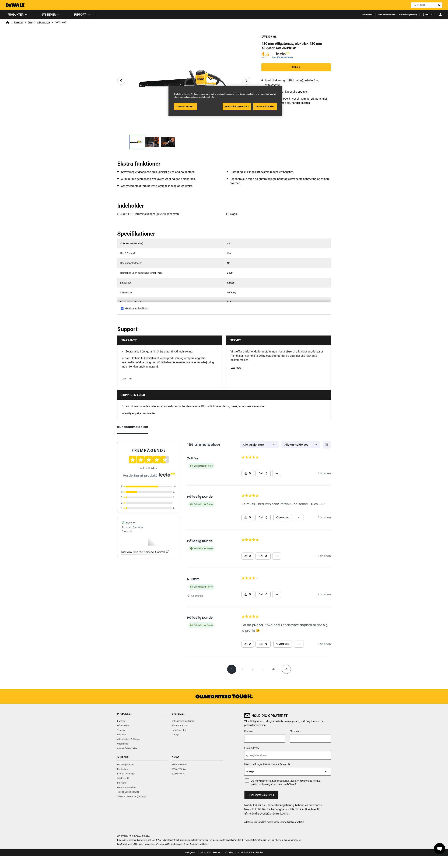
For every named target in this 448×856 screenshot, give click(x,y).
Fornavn (248, 731)
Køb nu (296, 67)
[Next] (246, 81)
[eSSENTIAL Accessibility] (402, 5)
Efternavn (295, 731)
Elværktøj (18, 22)
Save (30, 22)
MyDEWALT (368, 14)
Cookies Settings (185, 106)
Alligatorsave (43, 22)
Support (80, 14)
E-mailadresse (252, 748)
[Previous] (121, 81)
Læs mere (127, 378)
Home (7, 22)
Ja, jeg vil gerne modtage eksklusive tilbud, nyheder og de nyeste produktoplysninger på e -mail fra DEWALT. (285, 782)
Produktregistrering (408, 14)
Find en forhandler (386, 14)
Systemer (48, 14)
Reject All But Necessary (237, 106)
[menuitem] (17, 14)
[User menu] (440, 15)
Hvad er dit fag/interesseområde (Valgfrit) (267, 764)
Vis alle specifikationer (137, 308)
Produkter (15, 14)
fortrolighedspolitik (282, 809)
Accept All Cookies (265, 106)
